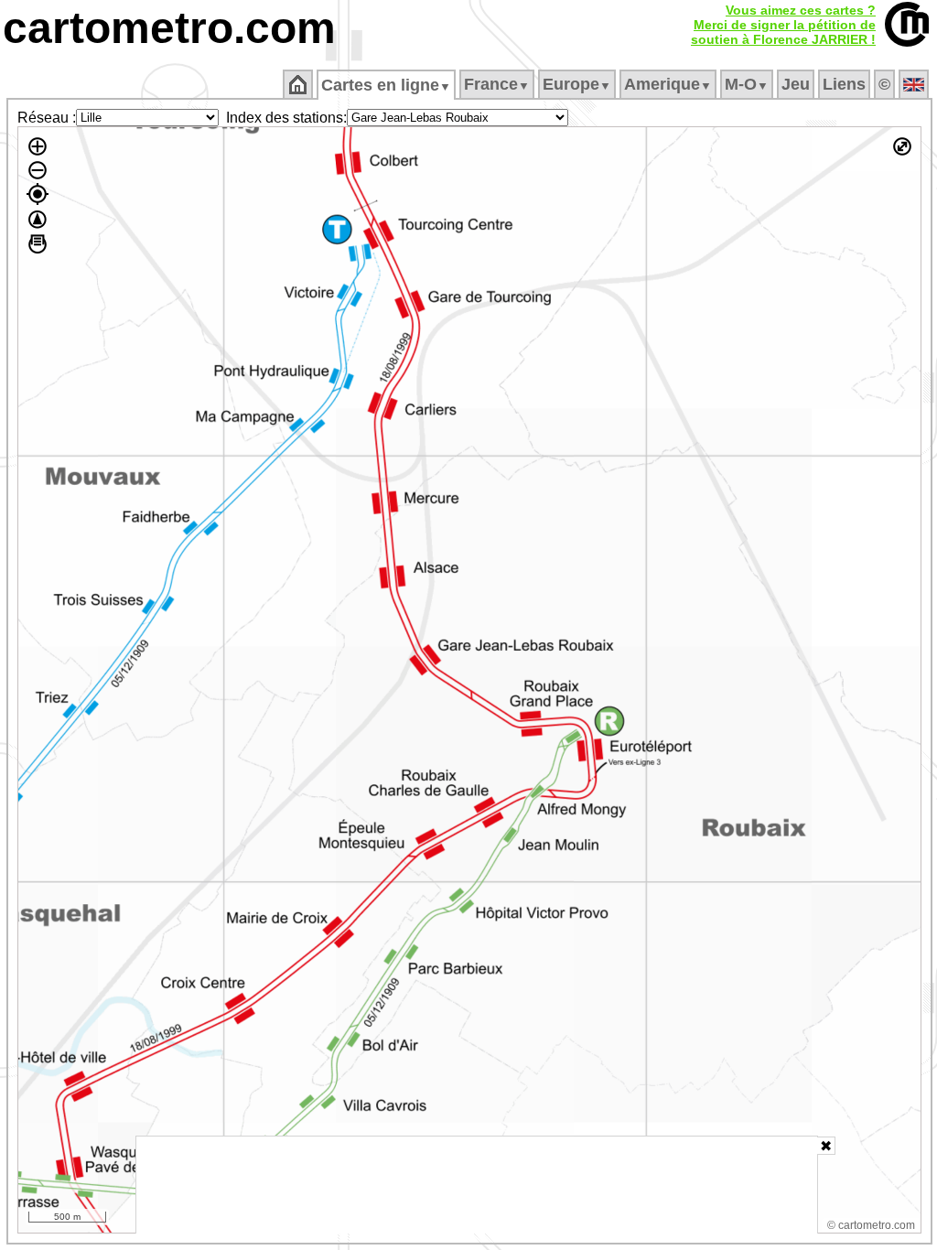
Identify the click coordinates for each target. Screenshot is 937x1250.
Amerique (668, 84)
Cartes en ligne (386, 85)
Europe (577, 84)
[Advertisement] (477, 1185)
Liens (844, 84)
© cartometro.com (871, 1225)
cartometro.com (169, 28)
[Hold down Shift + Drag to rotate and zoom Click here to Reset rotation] (37, 220)
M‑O (747, 84)
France (497, 84)
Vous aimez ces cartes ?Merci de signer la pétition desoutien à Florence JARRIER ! (783, 25)
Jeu (795, 84)
